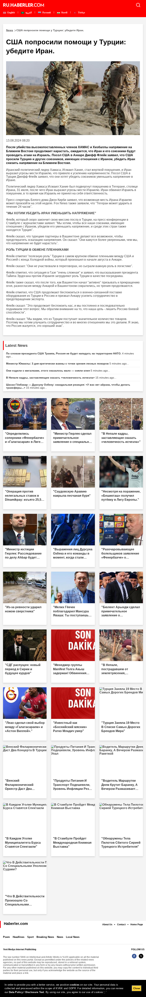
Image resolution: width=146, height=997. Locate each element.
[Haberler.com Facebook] (134, 958)
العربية (28, 12)
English (11, 12)
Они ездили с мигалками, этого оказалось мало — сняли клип (58, 370)
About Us (107, 924)
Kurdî (64, 12)
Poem (6, 937)
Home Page (136, 924)
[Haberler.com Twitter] (141, 958)
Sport (30, 937)
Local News (72, 937)
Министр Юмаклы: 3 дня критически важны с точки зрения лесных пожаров (67, 363)
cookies (74, 984)
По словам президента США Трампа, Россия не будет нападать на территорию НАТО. (70, 355)
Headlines (18, 937)
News (60, 937)
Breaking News (45, 937)
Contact (121, 924)
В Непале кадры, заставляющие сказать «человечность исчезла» (61, 377)
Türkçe (81, 12)
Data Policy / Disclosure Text (26, 992)
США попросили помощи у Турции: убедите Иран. (45, 30)
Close (136, 988)
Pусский (46, 12)
